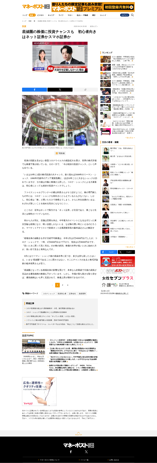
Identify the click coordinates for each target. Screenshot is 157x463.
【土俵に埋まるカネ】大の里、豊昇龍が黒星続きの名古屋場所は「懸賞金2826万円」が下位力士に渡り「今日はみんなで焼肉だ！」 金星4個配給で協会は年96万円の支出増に (74, 351)
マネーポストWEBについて (50, 460)
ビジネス (40, 15)
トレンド (103, 15)
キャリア (51, 15)
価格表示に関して (122, 293)
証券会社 (72, 294)
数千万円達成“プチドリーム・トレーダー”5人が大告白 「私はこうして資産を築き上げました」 (60, 324)
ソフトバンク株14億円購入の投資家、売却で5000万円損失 (47, 320)
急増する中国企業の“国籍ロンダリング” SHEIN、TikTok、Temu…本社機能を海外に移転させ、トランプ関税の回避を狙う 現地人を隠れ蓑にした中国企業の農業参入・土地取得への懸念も (73, 368)
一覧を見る (129, 137)
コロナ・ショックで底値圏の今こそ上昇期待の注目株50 (46, 312)
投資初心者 (62, 294)
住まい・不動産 (82, 15)
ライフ (61, 15)
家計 (94, 15)
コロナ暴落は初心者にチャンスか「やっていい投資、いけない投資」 (51, 316)
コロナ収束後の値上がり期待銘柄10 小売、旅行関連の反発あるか (50, 308)
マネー (70, 15)
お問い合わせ (114, 460)
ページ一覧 (84, 460)
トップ (24, 15)
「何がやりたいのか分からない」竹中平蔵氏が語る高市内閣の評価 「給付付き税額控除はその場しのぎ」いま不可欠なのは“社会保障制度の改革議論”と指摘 (74, 359)
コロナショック (49, 294)
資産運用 (82, 294)
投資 (31, 15)
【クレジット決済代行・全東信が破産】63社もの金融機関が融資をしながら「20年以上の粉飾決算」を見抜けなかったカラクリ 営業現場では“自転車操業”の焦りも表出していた (73, 342)
